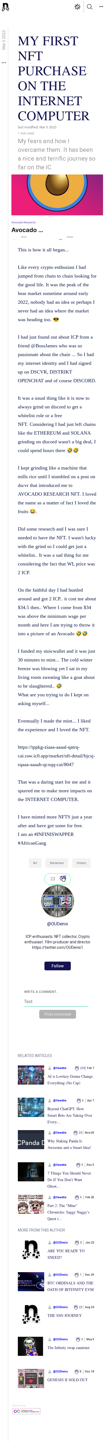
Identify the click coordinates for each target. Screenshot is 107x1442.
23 (52, 878)
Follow (58, 966)
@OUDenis (57, 923)
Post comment (57, 1014)
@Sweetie (59, 1068)
